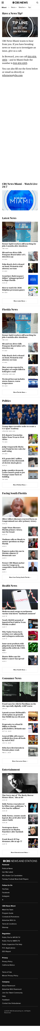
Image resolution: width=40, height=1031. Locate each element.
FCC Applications (8, 948)
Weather (22, 7)
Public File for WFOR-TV (11, 937)
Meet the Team (7, 910)
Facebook (5, 892)
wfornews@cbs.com (12, 75)
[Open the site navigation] (7, 3)
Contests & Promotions (10, 917)
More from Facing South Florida (19, 577)
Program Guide (7, 913)
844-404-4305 (20, 63)
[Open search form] (37, 3)
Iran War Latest (7, 872)
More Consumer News (19, 761)
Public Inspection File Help (12, 944)
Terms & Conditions (9, 924)
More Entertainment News (19, 852)
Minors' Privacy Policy (10, 975)
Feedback (5, 1000)
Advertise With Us (8, 920)
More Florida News (19, 392)
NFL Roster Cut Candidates (12, 875)
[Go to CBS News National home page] (20, 2)
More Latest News (19, 301)
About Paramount (8, 986)
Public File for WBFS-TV (11, 941)
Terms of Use (7, 972)
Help (4, 996)
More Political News (19, 485)
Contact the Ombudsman (11, 1003)
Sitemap (5, 927)
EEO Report (6, 951)
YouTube (5, 889)
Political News (7, 868)
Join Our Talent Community (12, 993)
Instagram (5, 896)
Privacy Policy (7, 961)
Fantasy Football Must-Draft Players (15, 879)
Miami (4, 7)
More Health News (19, 670)
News (13, 7)
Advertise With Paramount (12, 989)
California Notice (8, 965)
